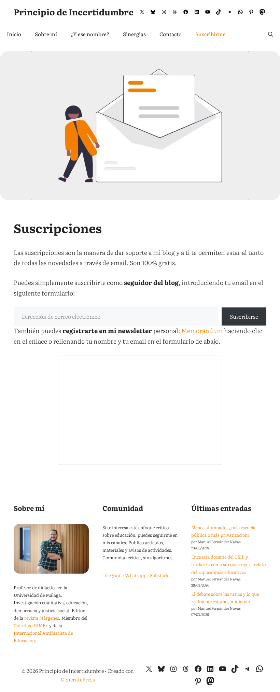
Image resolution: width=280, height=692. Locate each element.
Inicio (14, 34)
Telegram (112, 575)
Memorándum (202, 330)
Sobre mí (46, 34)
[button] (270, 34)
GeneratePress (78, 679)
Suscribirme (210, 34)
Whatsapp (135, 575)
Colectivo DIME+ (31, 625)
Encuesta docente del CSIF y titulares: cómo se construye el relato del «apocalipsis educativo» (228, 564)
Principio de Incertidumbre (74, 11)
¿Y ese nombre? (90, 34)
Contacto (170, 34)
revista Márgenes (41, 618)
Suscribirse (244, 316)
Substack (159, 575)
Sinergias (134, 34)
